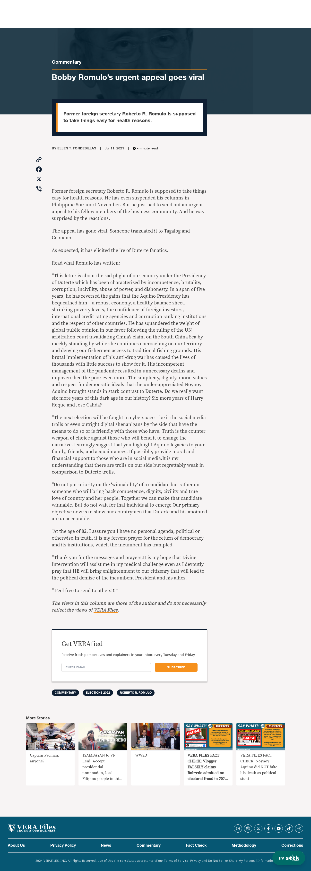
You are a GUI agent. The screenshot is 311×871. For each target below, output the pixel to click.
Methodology (244, 845)
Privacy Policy (63, 845)
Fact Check (196, 845)
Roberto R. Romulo (136, 692)
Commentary (66, 62)
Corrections (292, 845)
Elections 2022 (98, 692)
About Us (16, 845)
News (106, 845)
